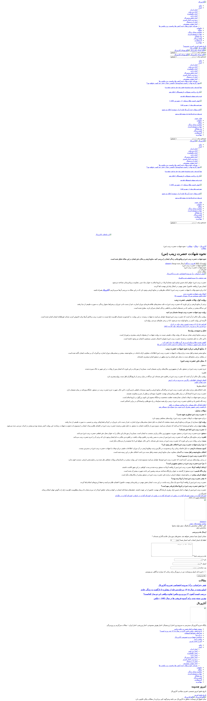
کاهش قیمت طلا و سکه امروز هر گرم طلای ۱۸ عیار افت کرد (184, 342)
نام (204, 560)
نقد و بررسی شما (199, 556)
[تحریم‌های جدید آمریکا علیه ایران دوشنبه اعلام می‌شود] (182, 110)
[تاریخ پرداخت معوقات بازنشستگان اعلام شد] (185, 92)
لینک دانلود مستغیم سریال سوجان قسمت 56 (190, 296)
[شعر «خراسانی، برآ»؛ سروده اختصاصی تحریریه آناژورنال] (186, 274)
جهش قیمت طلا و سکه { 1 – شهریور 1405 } (191, 105)
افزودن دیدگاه (190, 263)
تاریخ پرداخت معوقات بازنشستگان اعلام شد (191, 96)
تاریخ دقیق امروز (200, 695)
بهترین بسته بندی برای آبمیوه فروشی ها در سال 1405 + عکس (180, 598)
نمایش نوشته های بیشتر (197, 524)
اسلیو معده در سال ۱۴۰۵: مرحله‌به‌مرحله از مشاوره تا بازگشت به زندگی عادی (173, 590)
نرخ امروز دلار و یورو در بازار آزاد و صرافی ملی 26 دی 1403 (185, 326)
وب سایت (202, 568)
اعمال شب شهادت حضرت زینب (194, 294)
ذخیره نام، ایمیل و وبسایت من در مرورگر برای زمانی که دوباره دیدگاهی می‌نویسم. (174, 572)
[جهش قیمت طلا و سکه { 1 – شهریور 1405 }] (185, 101)
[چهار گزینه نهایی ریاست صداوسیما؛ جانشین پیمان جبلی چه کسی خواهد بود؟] (174, 83)
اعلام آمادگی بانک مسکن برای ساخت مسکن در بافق (187, 405)
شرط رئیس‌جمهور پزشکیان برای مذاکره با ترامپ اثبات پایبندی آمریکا (181, 344)
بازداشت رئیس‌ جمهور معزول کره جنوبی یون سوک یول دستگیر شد (182, 407)
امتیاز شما (183, 540)
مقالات (203, 248)
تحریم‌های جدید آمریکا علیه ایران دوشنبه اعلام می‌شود (188, 114)
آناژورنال (106, 290)
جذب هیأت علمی (200, 382)
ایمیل (203, 564)
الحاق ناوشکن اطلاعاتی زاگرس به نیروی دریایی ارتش (187, 380)
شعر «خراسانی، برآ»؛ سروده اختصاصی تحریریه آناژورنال (192, 278)
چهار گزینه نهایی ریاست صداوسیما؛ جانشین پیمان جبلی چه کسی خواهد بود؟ (183, 87)
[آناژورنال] (198, 48)
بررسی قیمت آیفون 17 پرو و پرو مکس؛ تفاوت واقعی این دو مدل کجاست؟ (174, 594)
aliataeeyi (168, 263)
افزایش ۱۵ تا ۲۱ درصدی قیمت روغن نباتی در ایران (188, 324)
